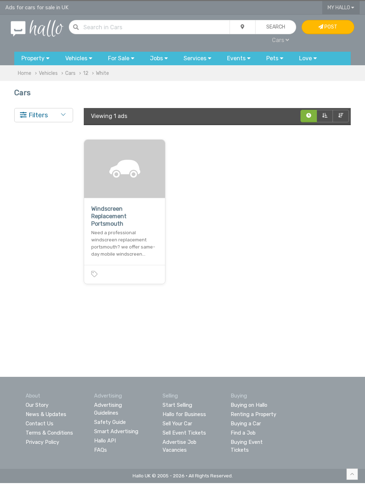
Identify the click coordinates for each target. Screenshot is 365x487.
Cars (70, 73)
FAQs (100, 450)
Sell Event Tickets (184, 433)
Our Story (37, 405)
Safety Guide (110, 422)
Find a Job (243, 433)
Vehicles (48, 73)
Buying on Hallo (249, 405)
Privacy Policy (42, 442)
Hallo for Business (184, 414)
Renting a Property (253, 414)
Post (330, 27)
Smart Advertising (116, 431)
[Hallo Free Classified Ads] (37, 28)
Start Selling (177, 405)
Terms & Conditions (49, 433)
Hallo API (105, 440)
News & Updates (46, 414)
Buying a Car (246, 423)
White (102, 73)
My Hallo (339, 8)
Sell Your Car (177, 423)
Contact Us (39, 423)
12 (85, 73)
